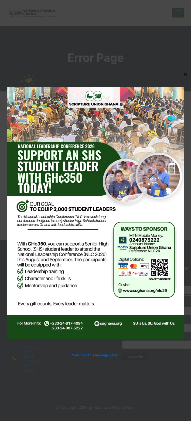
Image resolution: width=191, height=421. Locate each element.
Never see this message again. (95, 355)
